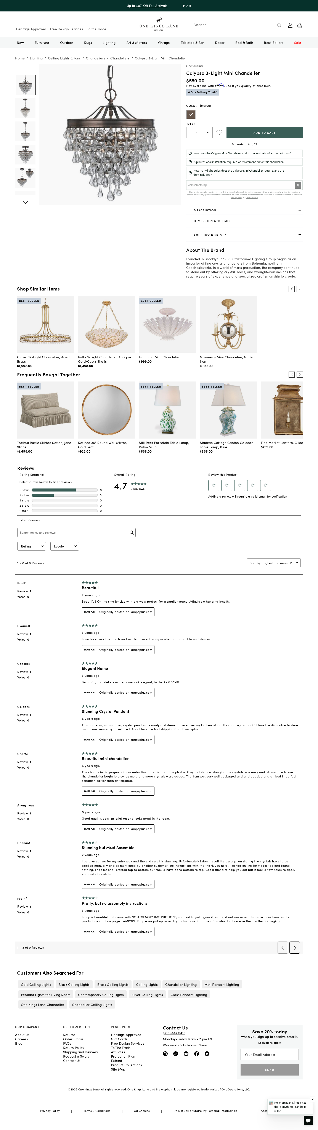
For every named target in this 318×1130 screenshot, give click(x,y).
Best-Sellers (273, 42)
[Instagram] (166, 1053)
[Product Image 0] (25, 85)
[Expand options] (300, 210)
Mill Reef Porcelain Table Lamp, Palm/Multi (164, 444)
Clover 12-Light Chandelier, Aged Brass (43, 359)
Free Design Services (66, 29)
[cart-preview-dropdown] (299, 25)
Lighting (109, 42)
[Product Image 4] (25, 178)
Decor (220, 42)
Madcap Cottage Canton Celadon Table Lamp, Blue (226, 444)
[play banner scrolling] (189, 6)
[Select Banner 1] (185, 6)
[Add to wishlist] (219, 132)
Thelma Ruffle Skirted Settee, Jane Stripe (44, 444)
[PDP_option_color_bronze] (191, 114)
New (20, 42)
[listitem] (36, 984)
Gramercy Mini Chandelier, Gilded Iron (227, 359)
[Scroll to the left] (292, 289)
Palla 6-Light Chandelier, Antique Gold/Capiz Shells (104, 359)
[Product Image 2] (25, 131)
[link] (244, 210)
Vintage (164, 42)
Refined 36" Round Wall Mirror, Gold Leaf (102, 444)
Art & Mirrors (137, 42)
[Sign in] (290, 25)
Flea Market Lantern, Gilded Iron (287, 442)
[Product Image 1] (25, 108)
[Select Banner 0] (183, 6)
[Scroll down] (25, 68)
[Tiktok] (176, 1053)
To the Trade (96, 29)
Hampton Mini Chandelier (159, 356)
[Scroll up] (25, 200)
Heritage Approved (31, 29)
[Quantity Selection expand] (208, 132)
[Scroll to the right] (300, 289)
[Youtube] (187, 1053)
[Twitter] (208, 1053)
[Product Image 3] (25, 154)
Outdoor (66, 42)
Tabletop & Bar (192, 42)
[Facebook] (197, 1053)
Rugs (88, 42)
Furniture (42, 42)
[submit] (279, 25)
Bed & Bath (244, 42)
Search (200, 24)
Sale (297, 42)
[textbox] (199, 132)
